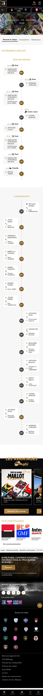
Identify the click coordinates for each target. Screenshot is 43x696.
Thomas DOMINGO (11, 274)
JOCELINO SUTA (32, 314)
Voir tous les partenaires (11, 544)
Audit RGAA (6, 669)
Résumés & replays (10, 39)
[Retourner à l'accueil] (3, 7)
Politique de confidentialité (12, 662)
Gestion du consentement (11, 676)
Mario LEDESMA (11, 258)
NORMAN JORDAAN (32, 84)
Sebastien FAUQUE (32, 334)
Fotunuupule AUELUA (33, 320)
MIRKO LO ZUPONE (11, 252)
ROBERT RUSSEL (11, 284)
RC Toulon (35, 29)
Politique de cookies (9, 666)
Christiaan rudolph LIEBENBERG (33, 368)
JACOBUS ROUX (11, 410)
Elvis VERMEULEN (12, 304)
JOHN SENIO (10, 221)
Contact (5, 673)
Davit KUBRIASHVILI (33, 210)
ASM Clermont (8, 29)
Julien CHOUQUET (33, 384)
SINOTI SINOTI (31, 379)
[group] (18, 10)
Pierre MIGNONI (11, 226)
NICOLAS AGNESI (32, 205)
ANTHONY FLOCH (12, 129)
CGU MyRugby (7, 659)
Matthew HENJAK (31, 432)
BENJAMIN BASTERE (33, 344)
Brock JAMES (12, 103)
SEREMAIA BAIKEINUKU (12, 236)
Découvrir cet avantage (17, 511)
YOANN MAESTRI (32, 116)
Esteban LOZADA (31, 400)
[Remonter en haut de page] (39, 605)
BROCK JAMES (10, 173)
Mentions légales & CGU (11, 656)
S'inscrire (8, 567)
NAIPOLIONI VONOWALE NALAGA (12, 71)
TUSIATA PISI (33, 329)
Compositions (24, 39)
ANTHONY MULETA (32, 361)
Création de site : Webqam (11, 680)
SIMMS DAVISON (11, 268)
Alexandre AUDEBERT (11, 416)
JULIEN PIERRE (10, 298)
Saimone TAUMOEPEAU (32, 350)
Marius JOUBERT (11, 242)
